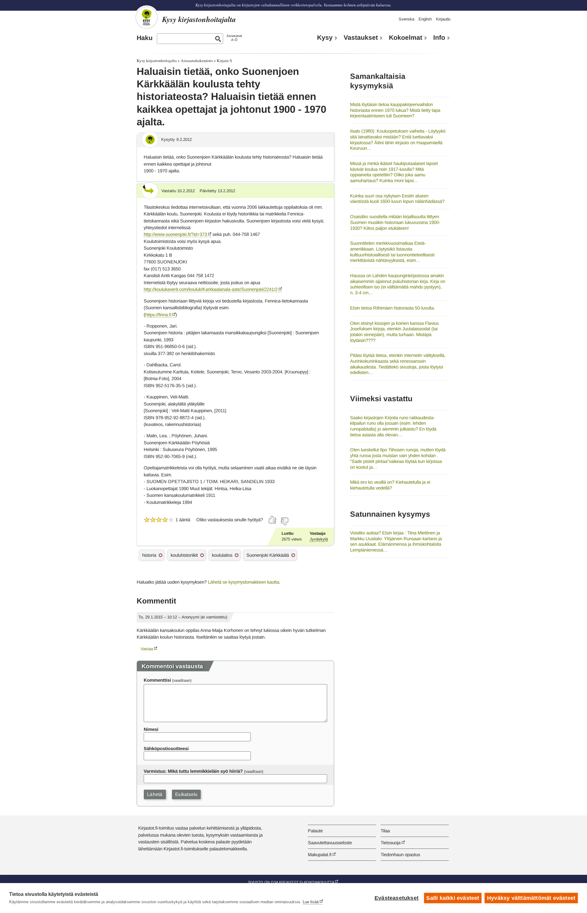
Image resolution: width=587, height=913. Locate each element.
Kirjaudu (443, 19)
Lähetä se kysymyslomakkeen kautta (243, 582)
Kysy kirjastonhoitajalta (157, 60)
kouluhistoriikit (184, 555)
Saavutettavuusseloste (330, 842)
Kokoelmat (405, 37)
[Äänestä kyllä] (273, 520)
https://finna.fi (158, 314)
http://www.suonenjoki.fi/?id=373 (175, 234)
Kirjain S (224, 60)
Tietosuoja (391, 842)
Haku (145, 38)
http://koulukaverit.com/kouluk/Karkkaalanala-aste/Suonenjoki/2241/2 (211, 289)
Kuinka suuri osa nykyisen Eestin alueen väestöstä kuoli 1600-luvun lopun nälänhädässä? (397, 198)
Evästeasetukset (397, 898)
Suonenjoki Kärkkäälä (267, 555)
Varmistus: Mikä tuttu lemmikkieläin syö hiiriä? (193, 771)
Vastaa (147, 649)
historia (149, 555)
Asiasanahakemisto (197, 60)
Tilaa (385, 830)
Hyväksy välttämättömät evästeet (531, 898)
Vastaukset (361, 37)
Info (439, 37)
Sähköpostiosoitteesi (166, 748)
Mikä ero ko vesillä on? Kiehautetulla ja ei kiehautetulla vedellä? (390, 484)
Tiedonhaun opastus (400, 854)
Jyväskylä (319, 539)
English (425, 19)
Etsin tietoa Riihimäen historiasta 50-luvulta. (392, 307)
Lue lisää (311, 902)
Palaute (315, 830)
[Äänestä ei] (284, 521)
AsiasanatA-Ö (234, 38)
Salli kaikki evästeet (452, 898)
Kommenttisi (157, 680)
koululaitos (222, 555)
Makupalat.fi (319, 854)
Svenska (406, 19)
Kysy (325, 37)
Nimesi (151, 729)
